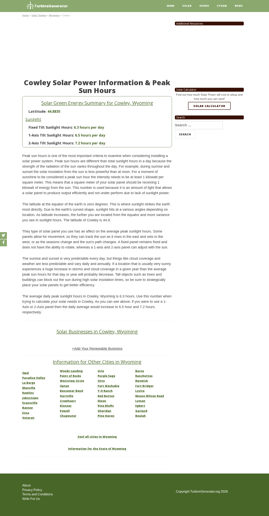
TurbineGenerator (51, 6)
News (239, 5)
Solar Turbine (39, 15)
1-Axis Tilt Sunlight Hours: (51, 135)
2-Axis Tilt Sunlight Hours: (51, 143)
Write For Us (31, 498)
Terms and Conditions (37, 494)
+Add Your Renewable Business (97, 349)
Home (25, 15)
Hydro (204, 5)
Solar (187, 5)
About (26, 485)
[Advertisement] (97, 47)
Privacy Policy (32, 490)
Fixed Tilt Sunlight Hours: (50, 127)
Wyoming (54, 15)
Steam (222, 5)
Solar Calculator (209, 106)
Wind (170, 5)
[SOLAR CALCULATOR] (209, 120)
